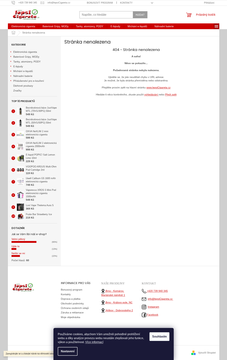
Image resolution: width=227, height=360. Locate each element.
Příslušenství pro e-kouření (28, 80)
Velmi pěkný (18, 239)
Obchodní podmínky (72, 303)
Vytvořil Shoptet (207, 352)
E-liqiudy (18, 66)
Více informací (94, 342)
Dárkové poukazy (23, 85)
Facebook (152, 314)
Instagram (153, 306)
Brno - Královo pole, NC (118, 302)
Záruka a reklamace (72, 312)
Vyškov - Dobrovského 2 (119, 310)
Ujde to (15, 246)
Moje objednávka (70, 317)
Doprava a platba (70, 298)
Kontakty (126, 2)
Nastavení (67, 351)
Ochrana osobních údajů (75, 308)
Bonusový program (100, 2)
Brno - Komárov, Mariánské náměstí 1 (113, 292)
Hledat (140, 15)
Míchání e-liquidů (23, 71)
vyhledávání (151, 94)
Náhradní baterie (22, 76)
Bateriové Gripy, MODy (26, 56)
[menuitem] (23, 26)
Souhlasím (159, 336)
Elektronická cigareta (25, 51)
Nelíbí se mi (18, 253)
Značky (17, 90)
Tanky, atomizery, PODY (27, 61)
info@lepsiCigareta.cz (160, 298)
